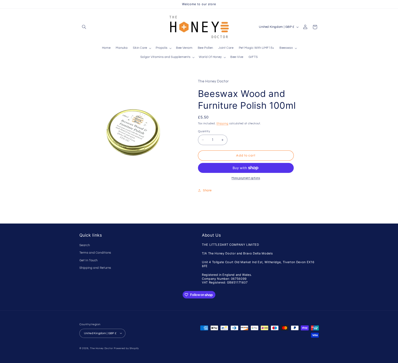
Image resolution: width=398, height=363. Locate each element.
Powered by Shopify (126, 348)
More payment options (246, 178)
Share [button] (207, 190)
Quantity (204, 131)
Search (84, 245)
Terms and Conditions (95, 252)
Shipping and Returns (95, 267)
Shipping (222, 123)
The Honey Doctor (101, 348)
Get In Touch (88, 260)
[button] (84, 27)
